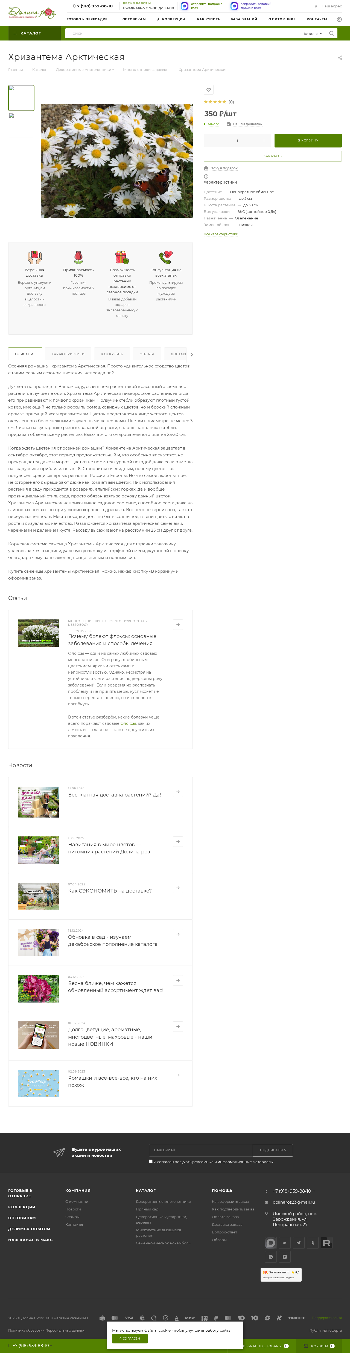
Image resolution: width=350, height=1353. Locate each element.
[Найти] (331, 33)
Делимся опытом (29, 1229)
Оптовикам (22, 1218)
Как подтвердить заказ (233, 1209)
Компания (78, 1190)
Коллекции (22, 1207)
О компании (76, 1201)
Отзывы (72, 1217)
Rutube (326, 1243)
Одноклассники (313, 1243)
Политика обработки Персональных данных (46, 1330)
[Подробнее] (178, 624)
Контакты (74, 1224)
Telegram (299, 1243)
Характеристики (68, 354)
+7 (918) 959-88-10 (94, 5)
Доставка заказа (227, 1224)
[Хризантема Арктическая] (117, 161)
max (271, 1243)
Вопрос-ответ (224, 1232)
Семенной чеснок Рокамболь (163, 1243)
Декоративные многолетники (163, 1201)
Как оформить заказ (230, 1201)
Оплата (147, 354)
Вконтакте (285, 1243)
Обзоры (219, 1240)
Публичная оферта (326, 1330)
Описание (25, 354)
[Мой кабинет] (339, 20)
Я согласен (129, 1338)
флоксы (128, 723)
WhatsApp (271, 1257)
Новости (73, 1209)
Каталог (146, 1190)
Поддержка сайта (327, 1318)
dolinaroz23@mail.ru (294, 1202)
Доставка (180, 354)
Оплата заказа (225, 1217)
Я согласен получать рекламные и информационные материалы (213, 1162)
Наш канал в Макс (30, 1240)
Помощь (222, 1190)
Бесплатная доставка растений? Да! (114, 795)
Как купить (112, 354)
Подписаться (273, 1150)
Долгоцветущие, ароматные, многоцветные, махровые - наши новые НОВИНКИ (110, 1037)
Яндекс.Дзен (285, 1257)
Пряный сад (147, 1209)
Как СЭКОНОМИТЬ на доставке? (110, 891)
